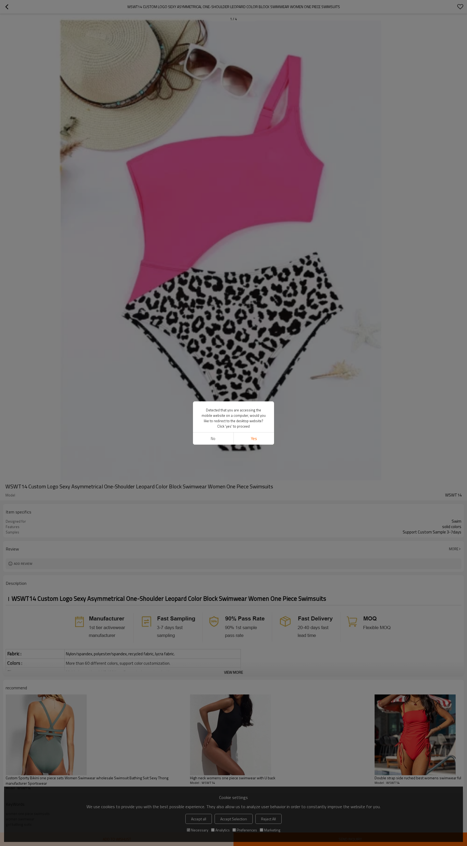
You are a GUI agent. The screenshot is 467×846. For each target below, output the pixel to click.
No (213, 438)
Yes (254, 438)
